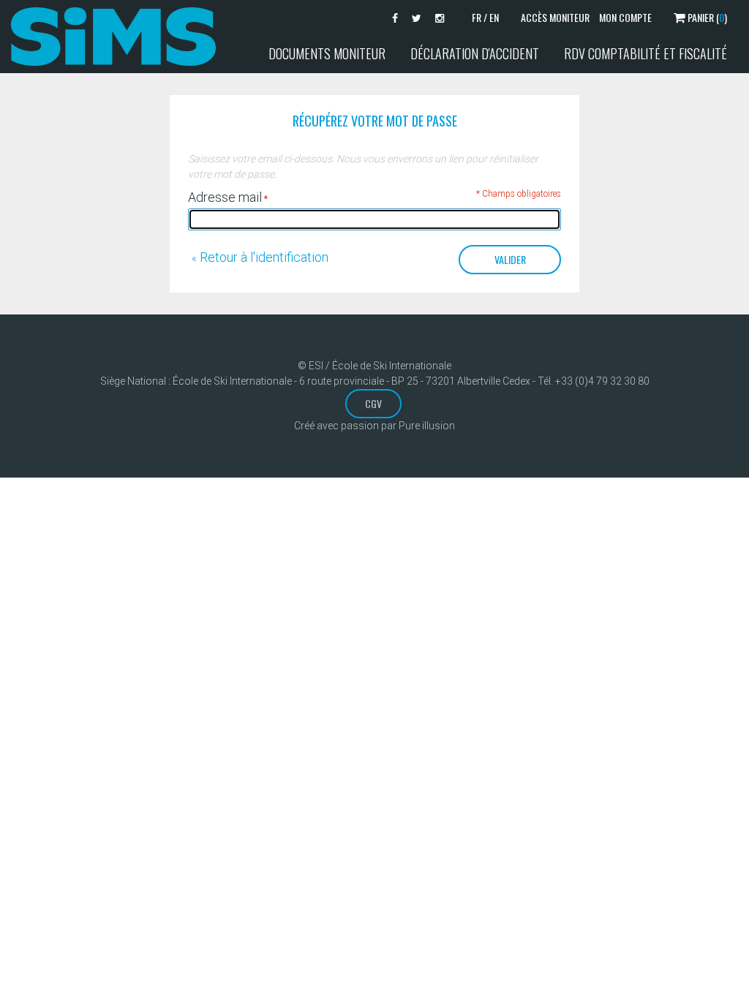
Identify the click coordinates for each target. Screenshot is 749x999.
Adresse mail (225, 197)
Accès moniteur (555, 17)
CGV (373, 403)
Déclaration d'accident (474, 53)
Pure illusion (427, 425)
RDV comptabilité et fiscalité (645, 53)
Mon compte (625, 17)
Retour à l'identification (260, 257)
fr (476, 17)
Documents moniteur (326, 53)
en (494, 17)
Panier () (706, 17)
